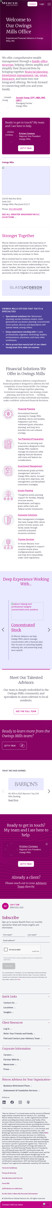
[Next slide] (49, 629)
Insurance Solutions (27, 515)
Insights (7, 1012)
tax (36, 75)
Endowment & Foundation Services (20, 1090)
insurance (8, 78)
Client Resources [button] (12, 1022)
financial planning (36, 71)
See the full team (26, 711)
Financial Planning (26, 409)
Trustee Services (26, 539)
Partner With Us (11, 1059)
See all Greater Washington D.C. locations (21, 215)
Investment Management (30, 466)
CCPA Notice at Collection (12, 1188)
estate (43, 75)
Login (42, 4)
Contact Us (9, 1002)
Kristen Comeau (27, 133)
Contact (32, 4)
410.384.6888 (15, 209)
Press (6, 1069)
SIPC (46, 1133)
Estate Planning (25, 490)
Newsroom (9, 1064)
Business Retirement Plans (17, 1085)
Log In (6, 1029)
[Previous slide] (2, 791)
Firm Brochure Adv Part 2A (12, 1178)
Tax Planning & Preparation (31, 439)
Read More (13, 800)
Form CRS (5, 1183)
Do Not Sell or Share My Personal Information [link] (20, 1194)
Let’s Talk (26, 148)
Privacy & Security (9, 1173)
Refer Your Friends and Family (18, 1033)
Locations (8, 1007)
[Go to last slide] (2, 629)
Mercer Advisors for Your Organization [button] (26, 1079)
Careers (7, 1055)
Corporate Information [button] (16, 1048)
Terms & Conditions (9, 1168)
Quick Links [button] (9, 996)
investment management (17, 75)
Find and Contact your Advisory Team (22, 1038)
